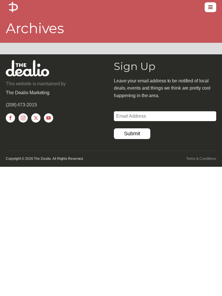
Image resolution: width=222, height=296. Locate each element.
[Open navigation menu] (210, 7)
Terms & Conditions (201, 159)
